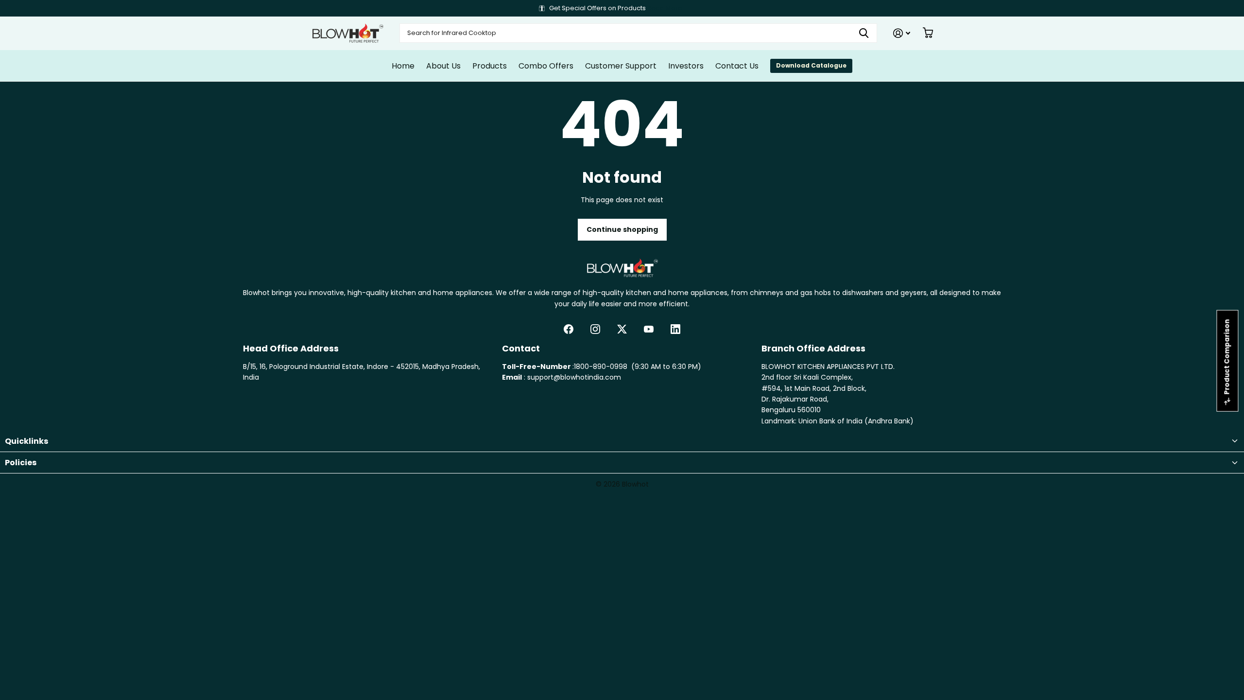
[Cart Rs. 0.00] (927, 33)
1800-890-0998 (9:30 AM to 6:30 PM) (637, 366)
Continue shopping (622, 229)
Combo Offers (545, 65)
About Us (443, 65)
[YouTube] (648, 329)
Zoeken (863, 33)
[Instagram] (595, 329)
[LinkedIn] (675, 329)
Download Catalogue (811, 65)
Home (403, 65)
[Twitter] (622, 329)
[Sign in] (902, 33)
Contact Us (737, 65)
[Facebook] (568, 329)
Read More (664, 8)
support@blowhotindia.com (574, 377)
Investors (686, 65)
